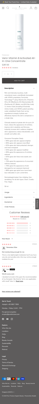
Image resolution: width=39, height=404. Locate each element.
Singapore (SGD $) (7, 392)
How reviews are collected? (11, 291)
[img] (6, 244)
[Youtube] (7, 319)
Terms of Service (7, 362)
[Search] (8, 8)
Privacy (4, 359)
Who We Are (6, 328)
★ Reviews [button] (37, 204)
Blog (3, 337)
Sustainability (6, 343)
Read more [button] (19, 281)
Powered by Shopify (30, 396)
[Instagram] (12, 319)
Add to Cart (19, 81)
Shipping (5, 369)
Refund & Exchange (8, 366)
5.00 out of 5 (24, 217)
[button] (7, 68)
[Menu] (3, 8)
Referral (4, 349)
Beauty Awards (7, 340)
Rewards (5, 346)
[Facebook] (3, 319)
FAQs (4, 334)
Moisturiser (5, 55)
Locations (5, 331)
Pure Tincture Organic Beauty (15, 396)
